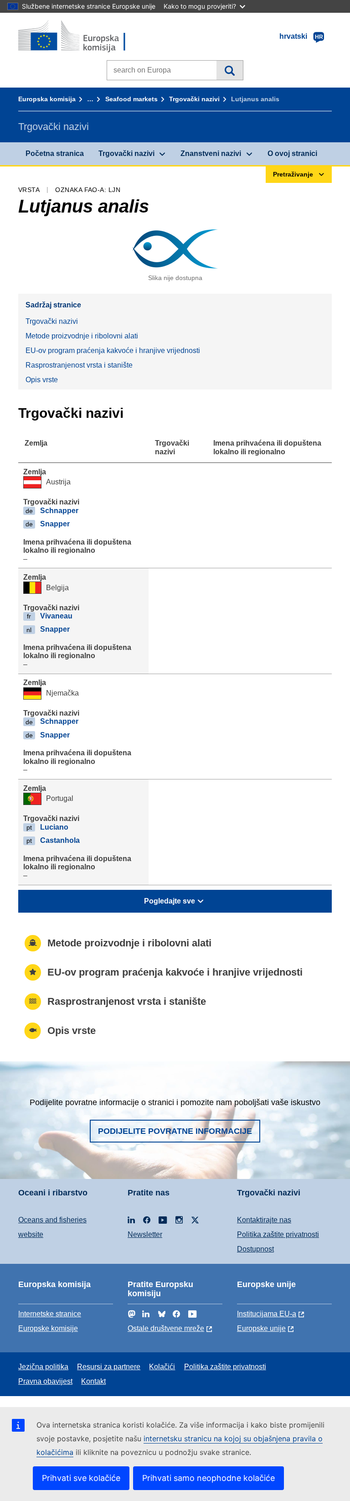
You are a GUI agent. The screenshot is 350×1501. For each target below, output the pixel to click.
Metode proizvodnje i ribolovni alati (82, 336)
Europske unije (261, 1328)
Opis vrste (42, 380)
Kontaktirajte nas (264, 1220)
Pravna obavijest (45, 1381)
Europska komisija (47, 99)
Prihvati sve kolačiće (81, 1478)
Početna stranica (55, 153)
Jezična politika (43, 1367)
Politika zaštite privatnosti (278, 1234)
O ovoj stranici (292, 153)
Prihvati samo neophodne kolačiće (208, 1478)
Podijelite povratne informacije (175, 1131)
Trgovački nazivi (194, 99)
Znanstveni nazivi (210, 153)
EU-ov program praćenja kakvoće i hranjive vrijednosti (113, 350)
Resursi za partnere (108, 1367)
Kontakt (93, 1381)
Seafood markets (131, 99)
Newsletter (145, 1234)
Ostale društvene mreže (166, 1328)
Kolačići (162, 1367)
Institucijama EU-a (266, 1314)
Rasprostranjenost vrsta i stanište (79, 365)
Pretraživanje (229, 70)
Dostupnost (255, 1249)
